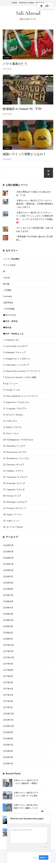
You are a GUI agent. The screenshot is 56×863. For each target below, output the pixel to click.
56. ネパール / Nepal (13, 527)
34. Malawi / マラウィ (13, 471)
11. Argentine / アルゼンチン (16, 402)
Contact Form (26, 3)
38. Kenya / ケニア (12, 495)
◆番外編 (7, 327)
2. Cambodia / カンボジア (15, 346)
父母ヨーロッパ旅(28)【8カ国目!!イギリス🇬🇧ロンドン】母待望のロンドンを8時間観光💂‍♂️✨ (26, 807)
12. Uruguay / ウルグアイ (15, 408)
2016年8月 (8, 738)
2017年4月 (8, 688)
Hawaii (7, 58)
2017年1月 (8, 707)
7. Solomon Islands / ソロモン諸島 (19, 377)
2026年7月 (8, 545)
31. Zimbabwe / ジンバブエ (16, 458)
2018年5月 (8, 614)
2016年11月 (8, 720)
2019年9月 (8, 582)
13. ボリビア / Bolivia (13, 414)
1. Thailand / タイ (11, 340)
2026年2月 (8, 570)
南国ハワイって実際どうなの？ (24, 154)
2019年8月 (8, 589)
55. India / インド (11, 520)
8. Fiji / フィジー (10, 383)
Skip (35, 857)
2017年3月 (8, 695)
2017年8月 (8, 670)
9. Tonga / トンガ (11, 389)
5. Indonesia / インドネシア (16, 365)
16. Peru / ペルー (11, 433)
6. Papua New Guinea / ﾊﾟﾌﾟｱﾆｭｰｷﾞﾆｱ (21, 371)
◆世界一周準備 (10, 321)
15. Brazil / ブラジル (12, 427)
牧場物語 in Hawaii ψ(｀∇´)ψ (22, 109)
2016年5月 (8, 757)
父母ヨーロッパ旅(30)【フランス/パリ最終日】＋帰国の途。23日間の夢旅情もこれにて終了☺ (34, 203)
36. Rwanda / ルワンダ (14, 483)
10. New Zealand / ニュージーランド (20, 396)
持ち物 (6, 284)
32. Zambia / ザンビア (13, 464)
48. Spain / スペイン (12, 514)
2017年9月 (8, 663)
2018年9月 (8, 601)
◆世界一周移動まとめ (13, 333)
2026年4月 (8, 564)
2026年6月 (8, 551)
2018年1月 (8, 639)
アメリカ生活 (9, 265)
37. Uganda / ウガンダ (14, 489)
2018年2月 (8, 632)
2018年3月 (8, 626)
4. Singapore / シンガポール (16, 358)
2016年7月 (8, 744)
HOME (14, 3)
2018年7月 (8, 607)
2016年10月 (8, 726)
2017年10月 (8, 657)
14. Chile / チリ (10, 421)
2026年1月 (8, 576)
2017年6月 (8, 676)
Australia (7, 296)
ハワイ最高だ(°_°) (15, 64)
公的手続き (8, 302)
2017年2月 (8, 701)
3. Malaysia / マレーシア (14, 352)
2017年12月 (8, 645)
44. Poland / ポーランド (14, 508)
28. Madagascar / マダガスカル (18, 439)
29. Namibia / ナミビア (14, 446)
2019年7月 (8, 595)
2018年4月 (8, 620)
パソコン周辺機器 (11, 259)
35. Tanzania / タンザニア (15, 477)
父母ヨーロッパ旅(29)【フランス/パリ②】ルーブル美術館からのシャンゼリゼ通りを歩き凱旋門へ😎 (26, 794)
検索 (48, 173)
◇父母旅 (7, 290)
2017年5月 (8, 682)
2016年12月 (8, 713)
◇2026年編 (8, 308)
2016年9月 (8, 732)
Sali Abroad (28, 13)
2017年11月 (8, 651)
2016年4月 (8, 763)
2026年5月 (8, 557)
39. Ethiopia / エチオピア (15, 502)
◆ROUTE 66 (9, 315)
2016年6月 (8, 751)
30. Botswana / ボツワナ (15, 452)
